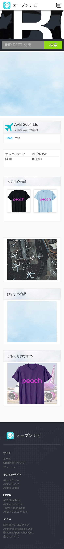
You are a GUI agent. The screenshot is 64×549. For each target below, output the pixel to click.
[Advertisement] (32, 84)
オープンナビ (24, 5)
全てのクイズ (11, 536)
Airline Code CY (12, 504)
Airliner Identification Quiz (18, 528)
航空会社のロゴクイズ (16, 524)
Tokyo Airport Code (14, 508)
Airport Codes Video (15, 511)
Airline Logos (11, 487)
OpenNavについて (14, 462)
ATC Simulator (11, 500)
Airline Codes (11, 484)
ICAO (9, 138)
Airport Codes (11, 480)
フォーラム (9, 467)
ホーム (7, 458)
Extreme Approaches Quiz (18, 532)
